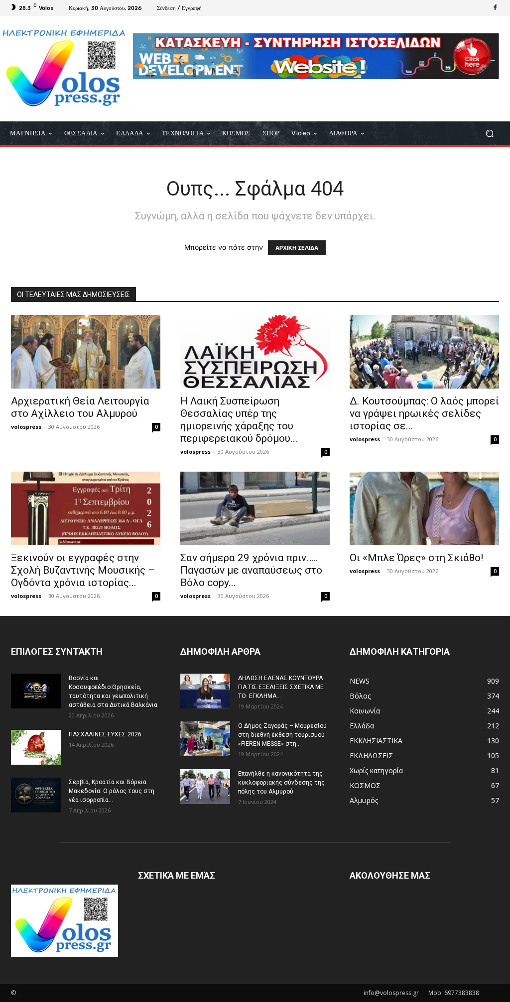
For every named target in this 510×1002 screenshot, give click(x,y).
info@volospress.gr (391, 993)
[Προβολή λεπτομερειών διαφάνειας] (316, 56)
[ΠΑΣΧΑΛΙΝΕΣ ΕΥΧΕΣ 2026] (36, 747)
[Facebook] (495, 8)
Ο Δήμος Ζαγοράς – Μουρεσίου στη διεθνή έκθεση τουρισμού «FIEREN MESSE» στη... (282, 734)
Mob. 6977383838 (453, 993)
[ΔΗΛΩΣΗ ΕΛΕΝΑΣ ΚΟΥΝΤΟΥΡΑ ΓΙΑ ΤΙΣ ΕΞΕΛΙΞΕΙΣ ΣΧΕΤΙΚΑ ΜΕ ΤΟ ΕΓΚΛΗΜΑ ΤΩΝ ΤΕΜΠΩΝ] (205, 691)
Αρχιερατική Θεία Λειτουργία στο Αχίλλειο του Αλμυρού (80, 407)
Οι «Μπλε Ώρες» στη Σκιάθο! (416, 558)
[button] (489, 133)
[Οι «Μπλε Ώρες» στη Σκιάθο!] (424, 508)
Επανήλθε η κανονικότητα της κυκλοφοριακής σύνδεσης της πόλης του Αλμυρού (281, 782)
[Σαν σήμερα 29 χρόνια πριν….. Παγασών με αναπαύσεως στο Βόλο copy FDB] (255, 508)
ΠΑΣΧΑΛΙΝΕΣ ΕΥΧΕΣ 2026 (105, 734)
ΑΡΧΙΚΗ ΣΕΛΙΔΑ (296, 247)
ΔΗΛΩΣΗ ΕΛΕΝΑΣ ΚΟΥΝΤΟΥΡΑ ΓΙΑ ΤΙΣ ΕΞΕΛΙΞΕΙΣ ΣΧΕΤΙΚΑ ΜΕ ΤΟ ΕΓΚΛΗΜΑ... (281, 687)
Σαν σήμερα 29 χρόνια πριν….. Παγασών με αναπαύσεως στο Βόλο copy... (251, 570)
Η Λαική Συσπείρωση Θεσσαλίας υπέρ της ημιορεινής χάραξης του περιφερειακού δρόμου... (239, 419)
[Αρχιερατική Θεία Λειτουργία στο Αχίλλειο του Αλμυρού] (85, 352)
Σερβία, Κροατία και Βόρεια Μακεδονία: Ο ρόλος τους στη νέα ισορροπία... (111, 791)
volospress (26, 426)
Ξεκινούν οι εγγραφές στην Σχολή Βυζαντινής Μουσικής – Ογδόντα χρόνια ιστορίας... (83, 570)
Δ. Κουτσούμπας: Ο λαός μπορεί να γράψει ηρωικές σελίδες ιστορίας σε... (424, 413)
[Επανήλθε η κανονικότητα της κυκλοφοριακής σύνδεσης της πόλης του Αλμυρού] (205, 786)
